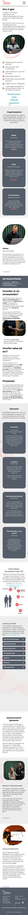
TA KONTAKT (6, 272)
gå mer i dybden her (12, 635)
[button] (22, 903)
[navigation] (24, 2)
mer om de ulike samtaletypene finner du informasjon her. (14, 585)
